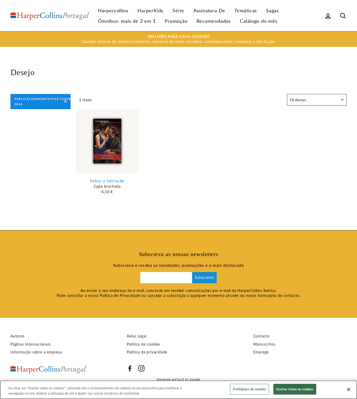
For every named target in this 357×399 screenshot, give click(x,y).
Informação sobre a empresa (36, 352)
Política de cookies (143, 344)
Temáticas (245, 10)
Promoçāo (176, 21)
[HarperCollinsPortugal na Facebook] (130, 368)
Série (178, 10)
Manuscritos (264, 344)
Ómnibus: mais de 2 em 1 (127, 21)
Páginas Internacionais (30, 344)
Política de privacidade (147, 352)
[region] (178, 389)
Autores (17, 336)
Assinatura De (209, 10)
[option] (178, 39)
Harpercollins (113, 10)
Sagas (272, 10)
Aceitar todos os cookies (294, 389)
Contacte (261, 336)
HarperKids (150, 10)
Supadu (195, 379)
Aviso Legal (137, 336)
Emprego (261, 352)
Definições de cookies (249, 389)
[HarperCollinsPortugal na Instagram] (141, 368)
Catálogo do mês (259, 21)
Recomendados (214, 21)
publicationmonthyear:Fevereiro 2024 (42, 101)
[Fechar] (348, 389)
